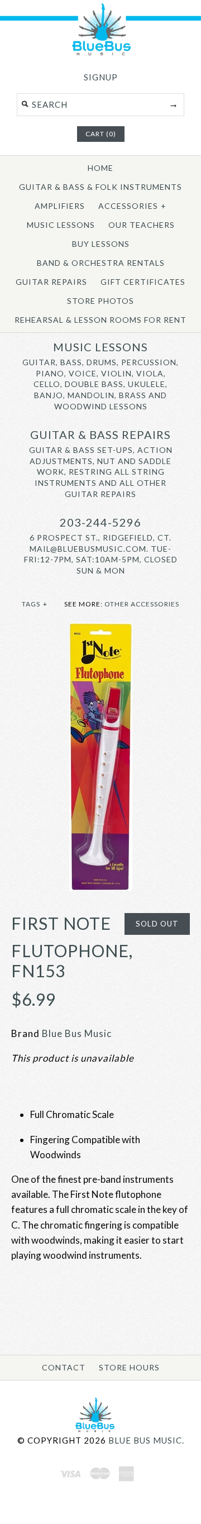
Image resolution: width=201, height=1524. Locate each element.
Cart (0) (100, 134)
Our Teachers (141, 225)
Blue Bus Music (77, 1033)
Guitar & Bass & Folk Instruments (100, 187)
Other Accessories (141, 604)
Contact (63, 1367)
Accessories (132, 206)
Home (100, 168)
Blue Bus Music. (146, 1440)
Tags (34, 604)
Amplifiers (60, 206)
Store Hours (129, 1367)
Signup (101, 77)
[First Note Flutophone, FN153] (100, 630)
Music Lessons (61, 225)
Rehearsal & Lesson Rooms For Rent (100, 319)
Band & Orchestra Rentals (101, 262)
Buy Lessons (101, 244)
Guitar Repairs (51, 281)
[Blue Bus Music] (100, 53)
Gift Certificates (142, 281)
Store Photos (100, 300)
